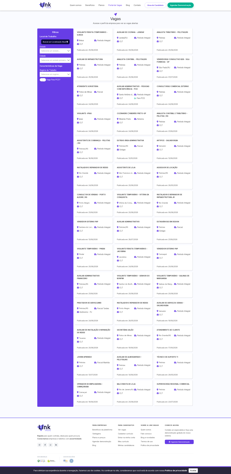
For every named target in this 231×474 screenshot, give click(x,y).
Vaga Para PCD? (53, 79)
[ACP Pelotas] (71, 461)
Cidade (43, 56)
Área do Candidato (155, 5)
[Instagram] (39, 445)
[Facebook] (45, 445)
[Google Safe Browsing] (41, 461)
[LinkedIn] (56, 445)
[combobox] (55, 50)
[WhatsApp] (50, 445)
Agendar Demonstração (180, 5)
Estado (43, 47)
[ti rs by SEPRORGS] (65, 461)
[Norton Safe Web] (51, 461)
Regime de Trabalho (48, 70)
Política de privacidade (176, 470)
